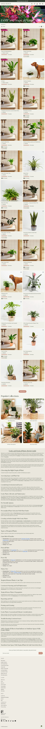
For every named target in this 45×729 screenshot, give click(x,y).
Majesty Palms (14, 479)
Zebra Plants (26, 480)
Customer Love (3, 702)
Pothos (17, 497)
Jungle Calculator (27, 520)
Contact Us (3, 695)
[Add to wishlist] (21, 30)
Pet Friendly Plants (4, 663)
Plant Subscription (4, 675)
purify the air (3, 461)
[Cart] (39, 3)
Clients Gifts (3, 667)
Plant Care (3, 679)
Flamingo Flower (32, 639)
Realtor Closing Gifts (4, 668)
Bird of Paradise (20, 499)
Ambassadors (3, 687)
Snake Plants (20, 480)
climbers (18, 455)
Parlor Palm (17, 506)
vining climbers (25, 632)
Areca (9, 479)
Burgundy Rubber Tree (14, 640)
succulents (6, 456)
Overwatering (3, 589)
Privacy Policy (3, 706)
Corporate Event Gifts (4, 665)
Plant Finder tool (17, 513)
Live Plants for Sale (4, 671)
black (5, 640)
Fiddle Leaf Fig (13, 499)
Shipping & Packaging (4, 697)
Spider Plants (23, 497)
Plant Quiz (2, 690)
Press (2, 681)
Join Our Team (3, 684)
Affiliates (2, 689)
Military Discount (4, 673)
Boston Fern (11, 506)
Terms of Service (4, 705)
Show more (22, 391)
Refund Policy (3, 703)
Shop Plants (3, 660)
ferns (19, 633)
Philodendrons (15, 595)
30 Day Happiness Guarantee (22, 1)
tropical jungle (19, 520)
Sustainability (3, 686)
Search (2, 698)
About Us (2, 682)
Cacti (19, 489)
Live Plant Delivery (4, 670)
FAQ (1, 700)
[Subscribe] (41, 653)
